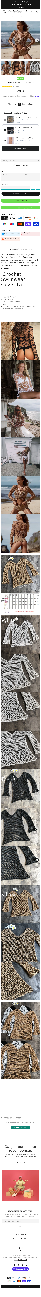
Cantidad (5, 185)
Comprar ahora (20, 200)
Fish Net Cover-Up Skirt (24, 138)
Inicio (12, 17)
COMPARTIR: (6, 230)
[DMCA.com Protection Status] (20, 1259)
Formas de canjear (20, 1162)
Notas (3, 172)
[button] (7, 87)
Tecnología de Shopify (30, 1257)
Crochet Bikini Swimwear (24, 127)
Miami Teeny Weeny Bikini (17, 11)
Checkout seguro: (9, 214)
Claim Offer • (20, 148)
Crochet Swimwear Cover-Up (26, 117)
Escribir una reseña (20, 1127)
